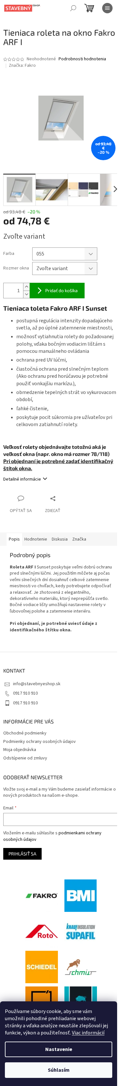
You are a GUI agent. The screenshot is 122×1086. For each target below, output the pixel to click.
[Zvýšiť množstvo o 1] (26, 287)
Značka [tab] (79, 539)
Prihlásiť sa (22, 853)
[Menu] (107, 8)
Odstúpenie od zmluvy (25, 758)
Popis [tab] (14, 539)
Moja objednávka (19, 749)
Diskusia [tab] (60, 539)
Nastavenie (58, 1049)
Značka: (22, 65)
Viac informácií (88, 1032)
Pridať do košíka (61, 290)
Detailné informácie (22, 479)
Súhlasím (59, 1070)
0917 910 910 (25, 693)
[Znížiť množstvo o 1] (26, 294)
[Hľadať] (73, 8)
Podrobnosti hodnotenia (82, 59)
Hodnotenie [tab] (35, 539)
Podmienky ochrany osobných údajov (39, 741)
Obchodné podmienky (25, 733)
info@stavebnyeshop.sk (37, 684)
